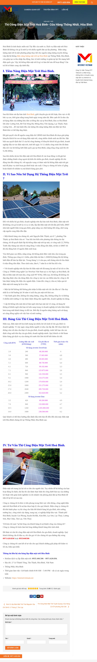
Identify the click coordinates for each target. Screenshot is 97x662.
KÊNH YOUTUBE (80, 2)
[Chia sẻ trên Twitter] (34, 596)
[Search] (92, 2)
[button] (29, 588)
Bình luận (8, 622)
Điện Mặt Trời (48, 21)
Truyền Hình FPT (50, 10)
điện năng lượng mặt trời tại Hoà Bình (32, 56)
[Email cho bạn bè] (38, 596)
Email (29, 638)
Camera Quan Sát (32, 10)
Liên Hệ (65, 10)
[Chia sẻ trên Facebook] (31, 596)
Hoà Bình (30, 114)
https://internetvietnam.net (23, 578)
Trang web (52, 638)
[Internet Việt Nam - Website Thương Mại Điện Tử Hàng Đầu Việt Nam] (10, 9)
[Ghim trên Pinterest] (41, 596)
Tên (6, 638)
